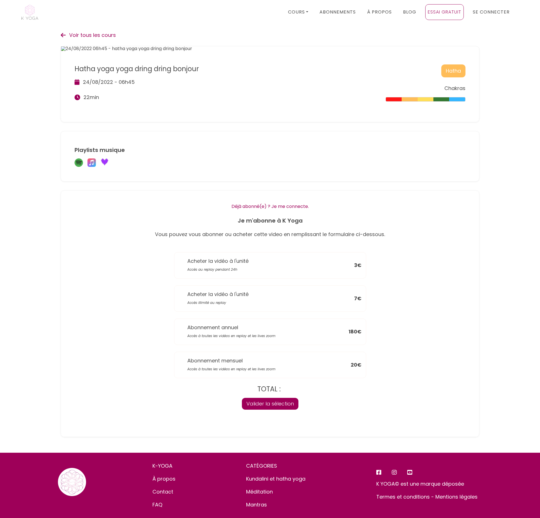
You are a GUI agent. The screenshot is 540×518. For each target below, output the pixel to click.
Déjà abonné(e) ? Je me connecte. (270, 206)
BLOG (409, 12)
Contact (162, 491)
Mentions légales (456, 496)
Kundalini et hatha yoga (275, 478)
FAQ (157, 504)
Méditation (259, 491)
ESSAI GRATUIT (444, 12)
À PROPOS (379, 12)
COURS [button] (296, 12)
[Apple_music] (91, 163)
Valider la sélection (270, 403)
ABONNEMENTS (338, 12)
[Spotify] (79, 163)
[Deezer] (104, 163)
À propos (164, 478)
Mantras (256, 504)
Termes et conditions (403, 496)
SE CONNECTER (491, 12)
